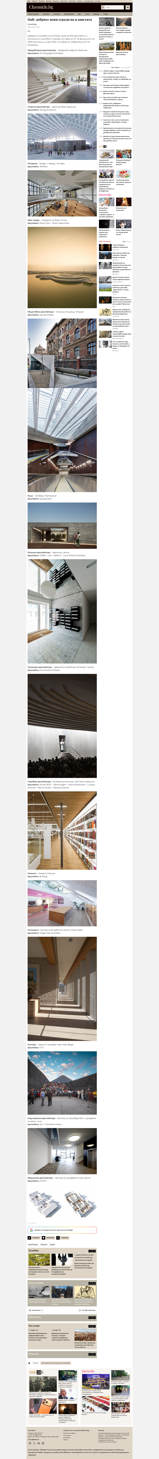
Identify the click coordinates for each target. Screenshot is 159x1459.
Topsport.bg (63, 1)
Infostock (79, 1)
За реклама (66, 1437)
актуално (44, 1244)
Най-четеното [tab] (126, 67)
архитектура (33, 1244)
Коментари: (37, 1310)
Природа (96, 14)
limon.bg (97, 1)
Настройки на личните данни (107, 1442)
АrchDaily (32, 1223)
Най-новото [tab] (115, 67)
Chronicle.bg (32, 24)
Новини (65, 1440)
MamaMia (41, 1)
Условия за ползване (69, 1433)
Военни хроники (33, 14)
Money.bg (55, 1)
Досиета (46, 14)
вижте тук (110, 1440)
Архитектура (69, 14)
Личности (56, 14)
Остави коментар (88, 1310)
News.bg (48, 1)
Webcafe (34, 1)
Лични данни (67, 1435)
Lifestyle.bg (72, 1)
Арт (79, 14)
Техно (87, 14)
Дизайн (52, 1244)
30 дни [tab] (129, 241)
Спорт (105, 14)
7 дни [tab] (124, 241)
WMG (28, 1)
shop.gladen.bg (88, 1)
